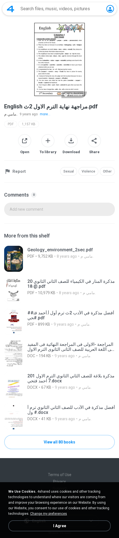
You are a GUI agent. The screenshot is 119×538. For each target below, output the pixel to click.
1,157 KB (28, 124)
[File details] (59, 259)
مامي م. (10, 114)
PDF (11, 124)
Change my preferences (48, 514)
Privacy (59, 481)
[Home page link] (10, 9)
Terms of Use (59, 474)
